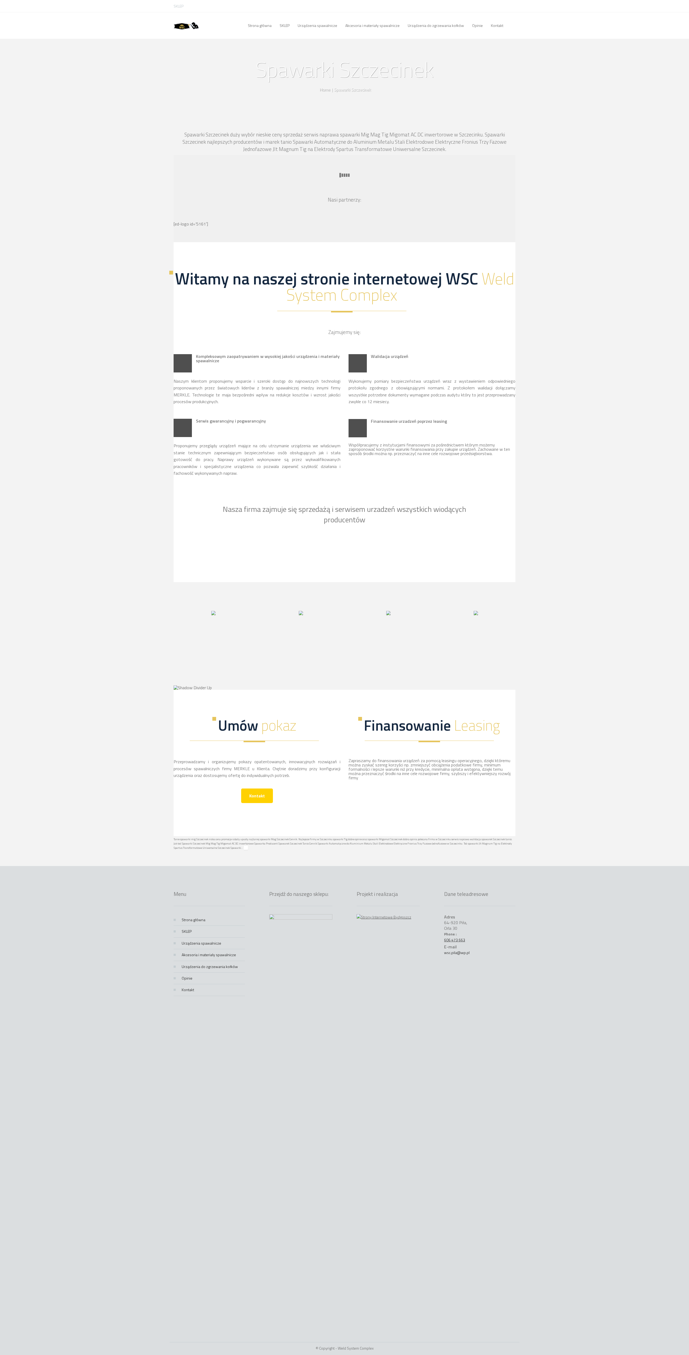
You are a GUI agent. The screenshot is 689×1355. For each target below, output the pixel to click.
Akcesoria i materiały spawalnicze (209, 955)
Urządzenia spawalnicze (201, 943)
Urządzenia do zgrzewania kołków (210, 966)
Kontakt (257, 796)
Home (325, 89)
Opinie (187, 978)
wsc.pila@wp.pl (457, 952)
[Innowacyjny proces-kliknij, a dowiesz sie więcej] (213, 613)
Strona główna (193, 920)
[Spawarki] (186, 25)
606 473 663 (454, 940)
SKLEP (179, 6)
